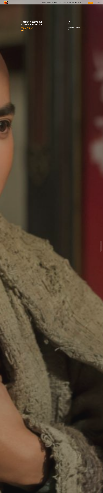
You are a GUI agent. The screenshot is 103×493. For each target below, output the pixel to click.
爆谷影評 (69, 2)
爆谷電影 (44, 2)
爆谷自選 (49, 2)
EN (99, 0)
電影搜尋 (85, 2)
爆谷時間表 (54, 2)
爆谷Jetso (74, 2)
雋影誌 (59, 2)
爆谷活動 (80, 2)
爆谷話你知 (63, 2)
